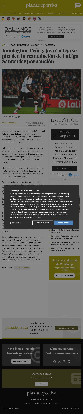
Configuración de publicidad (19, 215)
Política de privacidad (34, 217)
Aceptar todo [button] (63, 223)
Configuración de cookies (18, 217)
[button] (15, 223)
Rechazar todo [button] (42, 223)
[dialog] (41, 207)
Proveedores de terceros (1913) (29, 204)
